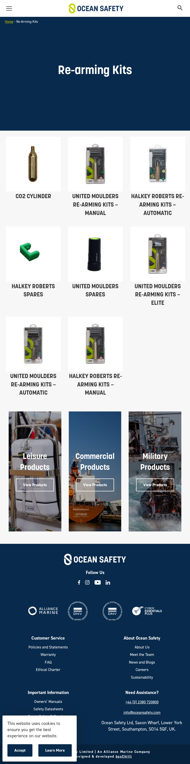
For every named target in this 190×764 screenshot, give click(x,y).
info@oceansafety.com (142, 712)
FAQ (48, 662)
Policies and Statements (48, 647)
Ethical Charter (48, 669)
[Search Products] (180, 8)
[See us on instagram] (87, 582)
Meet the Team (142, 654)
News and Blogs (142, 662)
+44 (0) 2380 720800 (142, 702)
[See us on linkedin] (108, 582)
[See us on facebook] (79, 582)
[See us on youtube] (97, 582)
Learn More (56, 752)
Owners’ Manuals (48, 701)
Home (9, 21)
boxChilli (124, 756)
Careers (142, 669)
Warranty (48, 654)
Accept (23, 752)
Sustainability (142, 677)
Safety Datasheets (48, 709)
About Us (142, 647)
